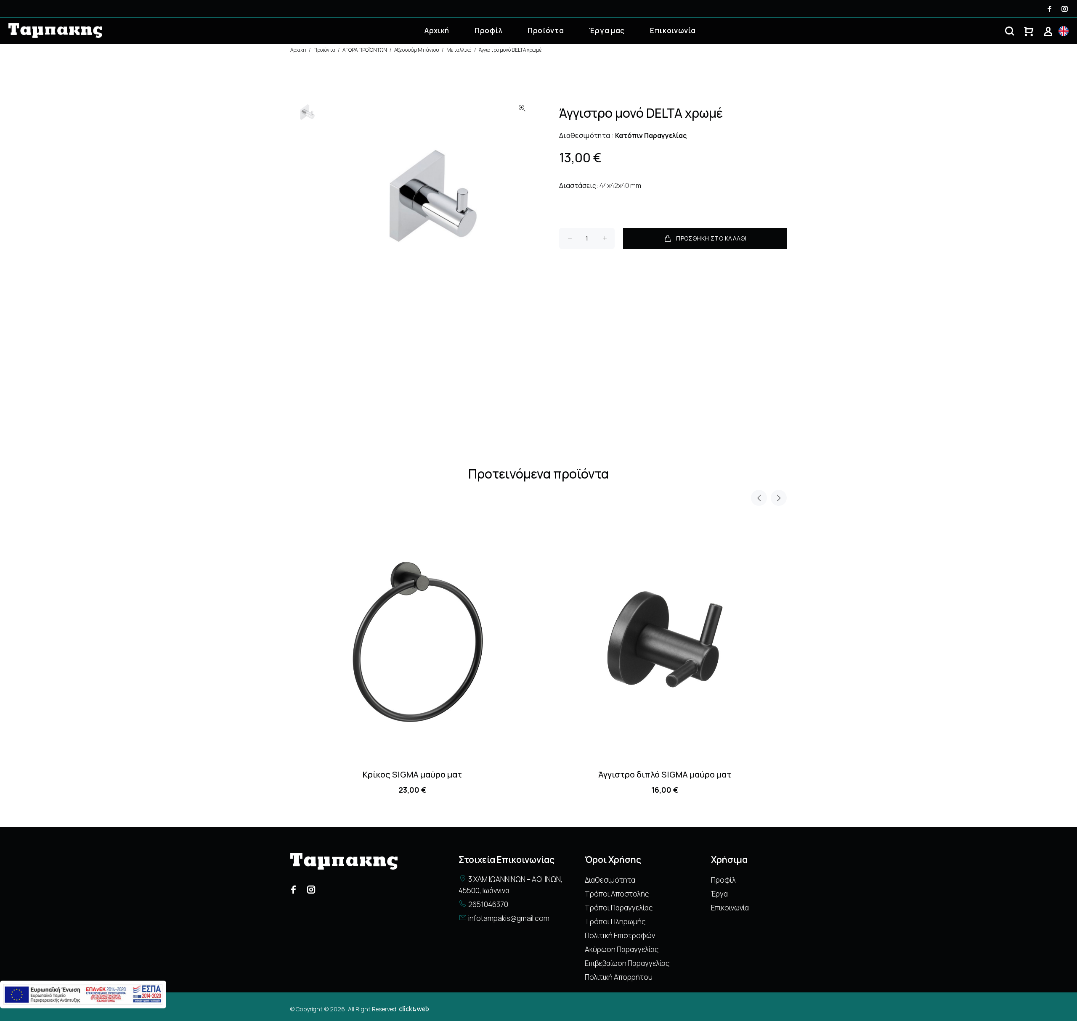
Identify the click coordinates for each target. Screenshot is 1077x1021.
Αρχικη (298, 49)
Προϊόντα (546, 30)
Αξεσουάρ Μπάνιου (416, 49)
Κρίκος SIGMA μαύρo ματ (412, 774)
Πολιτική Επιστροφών (620, 935)
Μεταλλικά (459, 49)
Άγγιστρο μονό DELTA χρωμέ (510, 49)
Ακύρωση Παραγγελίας (621, 949)
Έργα (719, 894)
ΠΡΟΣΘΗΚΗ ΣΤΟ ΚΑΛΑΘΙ (711, 238)
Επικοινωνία (672, 30)
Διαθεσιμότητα (610, 880)
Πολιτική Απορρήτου (619, 977)
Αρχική (436, 30)
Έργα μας (606, 30)
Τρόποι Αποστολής (617, 894)
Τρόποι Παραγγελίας (619, 908)
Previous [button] (759, 498)
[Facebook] (1050, 8)
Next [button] (779, 498)
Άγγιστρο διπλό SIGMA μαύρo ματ (664, 774)
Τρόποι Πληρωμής (615, 921)
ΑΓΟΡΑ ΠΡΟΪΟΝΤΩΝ (364, 49)
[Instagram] (1064, 8)
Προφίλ (488, 30)
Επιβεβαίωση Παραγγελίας (627, 963)
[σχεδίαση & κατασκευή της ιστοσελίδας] (414, 1009)
